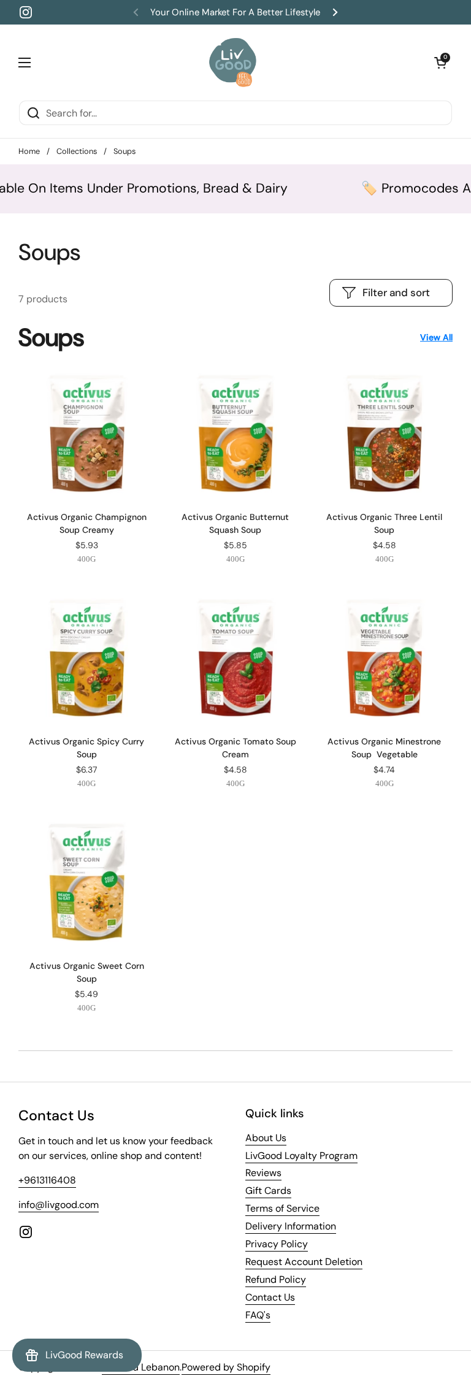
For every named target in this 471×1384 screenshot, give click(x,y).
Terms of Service (282, 1208)
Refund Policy (275, 1279)
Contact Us (270, 1297)
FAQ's (257, 1315)
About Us (265, 1137)
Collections (76, 151)
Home (29, 151)
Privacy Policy (276, 1243)
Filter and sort (396, 292)
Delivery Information (290, 1226)
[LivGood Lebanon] (232, 62)
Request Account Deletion (303, 1261)
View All (436, 337)
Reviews (263, 1172)
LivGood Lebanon (141, 1367)
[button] (440, 62)
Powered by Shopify (226, 1367)
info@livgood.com (58, 1204)
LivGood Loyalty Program (301, 1155)
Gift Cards (268, 1190)
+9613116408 (47, 1180)
